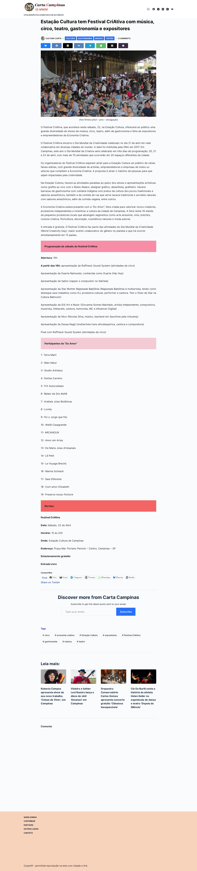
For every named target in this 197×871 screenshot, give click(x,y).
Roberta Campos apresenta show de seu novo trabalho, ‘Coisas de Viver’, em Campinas (53, 696)
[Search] (148, 9)
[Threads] (163, 9)
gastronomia (50, 641)
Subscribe (126, 611)
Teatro (109, 38)
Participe (28, 825)
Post (44, 577)
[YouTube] (167, 9)
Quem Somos (30, 817)
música (67, 641)
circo (46, 635)
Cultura (70, 38)
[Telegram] (90, 45)
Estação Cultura (89, 635)
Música (99, 38)
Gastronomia (85, 38)
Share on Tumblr (50, 582)
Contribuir (29, 821)
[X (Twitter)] (68, 45)
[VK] (172, 9)
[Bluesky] (45, 45)
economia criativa (64, 635)
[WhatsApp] (101, 45)
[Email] (123, 45)
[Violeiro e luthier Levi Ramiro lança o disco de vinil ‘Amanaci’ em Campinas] (83, 676)
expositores (110, 635)
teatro (81, 641)
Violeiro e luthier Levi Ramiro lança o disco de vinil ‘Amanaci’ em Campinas (82, 696)
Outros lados (31, 829)
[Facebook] (154, 9)
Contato (28, 833)
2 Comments (124, 38)
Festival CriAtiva (131, 635)
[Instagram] (158, 9)
